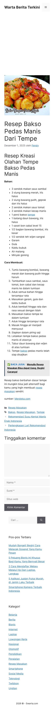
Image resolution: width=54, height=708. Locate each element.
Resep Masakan (17, 407)
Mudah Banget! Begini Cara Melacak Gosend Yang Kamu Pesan (25, 549)
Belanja (13, 614)
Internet (13, 629)
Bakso (11, 412)
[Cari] (41, 520)
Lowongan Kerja (18, 639)
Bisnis (12, 624)
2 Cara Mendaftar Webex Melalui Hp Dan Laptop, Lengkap (23, 570)
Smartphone (16, 668)
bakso (23, 350)
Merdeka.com (22, 398)
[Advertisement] (27, 47)
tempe (31, 214)
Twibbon (14, 683)
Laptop (13, 634)
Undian (13, 688)
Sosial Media (16, 673)
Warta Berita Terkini (22, 7)
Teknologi (14, 678)
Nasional (14, 644)
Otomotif (14, 649)
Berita (12, 619)
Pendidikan (15, 654)
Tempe (40, 412)
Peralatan (14, 658)
